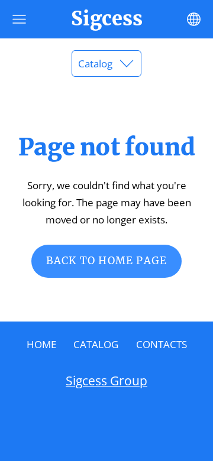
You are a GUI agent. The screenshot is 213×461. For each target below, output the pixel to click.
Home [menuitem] (41, 344)
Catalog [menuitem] (95, 344)
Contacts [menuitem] (161, 344)
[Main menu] (19, 19)
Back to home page (106, 260)
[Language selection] (194, 19)
